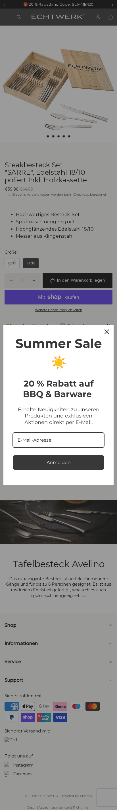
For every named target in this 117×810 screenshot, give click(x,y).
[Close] (107, 332)
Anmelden (59, 462)
